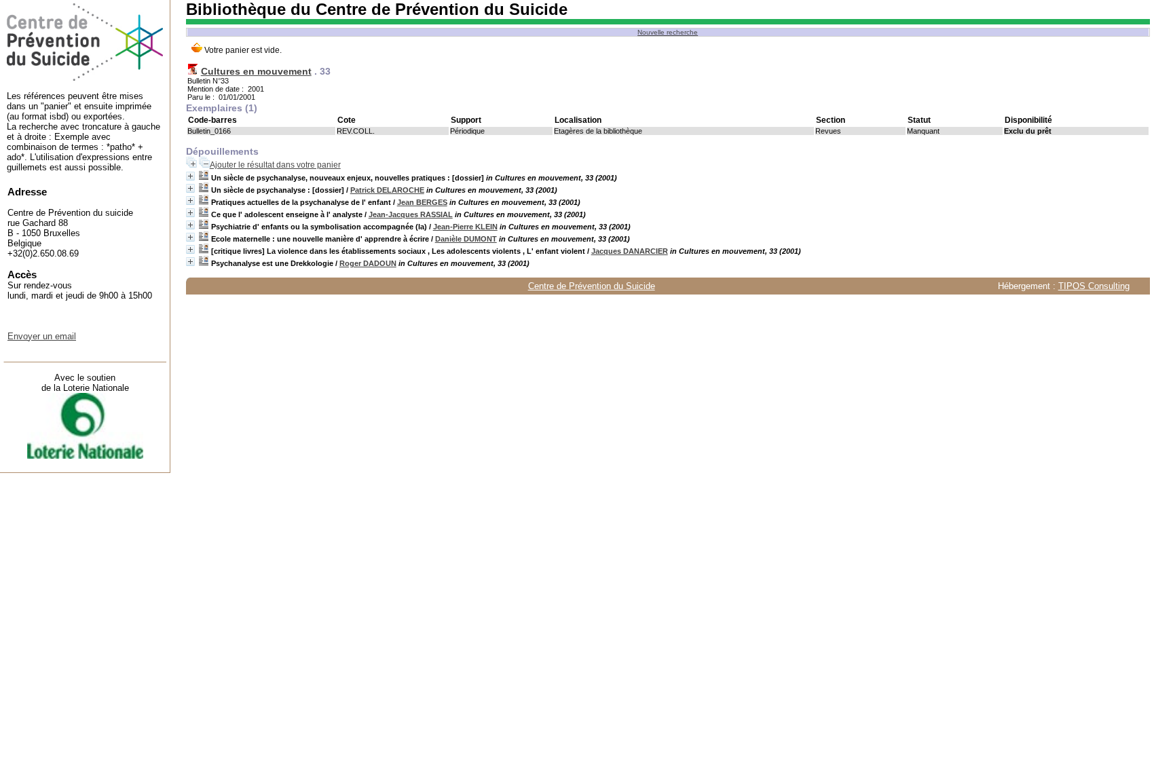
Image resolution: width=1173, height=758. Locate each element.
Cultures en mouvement (256, 71)
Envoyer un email (41, 336)
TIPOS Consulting (1094, 286)
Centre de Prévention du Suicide (591, 286)
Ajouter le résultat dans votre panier (275, 165)
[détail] (190, 176)
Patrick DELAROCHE (387, 190)
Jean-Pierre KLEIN (465, 227)
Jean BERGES (422, 202)
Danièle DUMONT (466, 239)
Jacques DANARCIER (629, 251)
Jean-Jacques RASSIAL (411, 214)
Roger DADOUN (367, 263)
